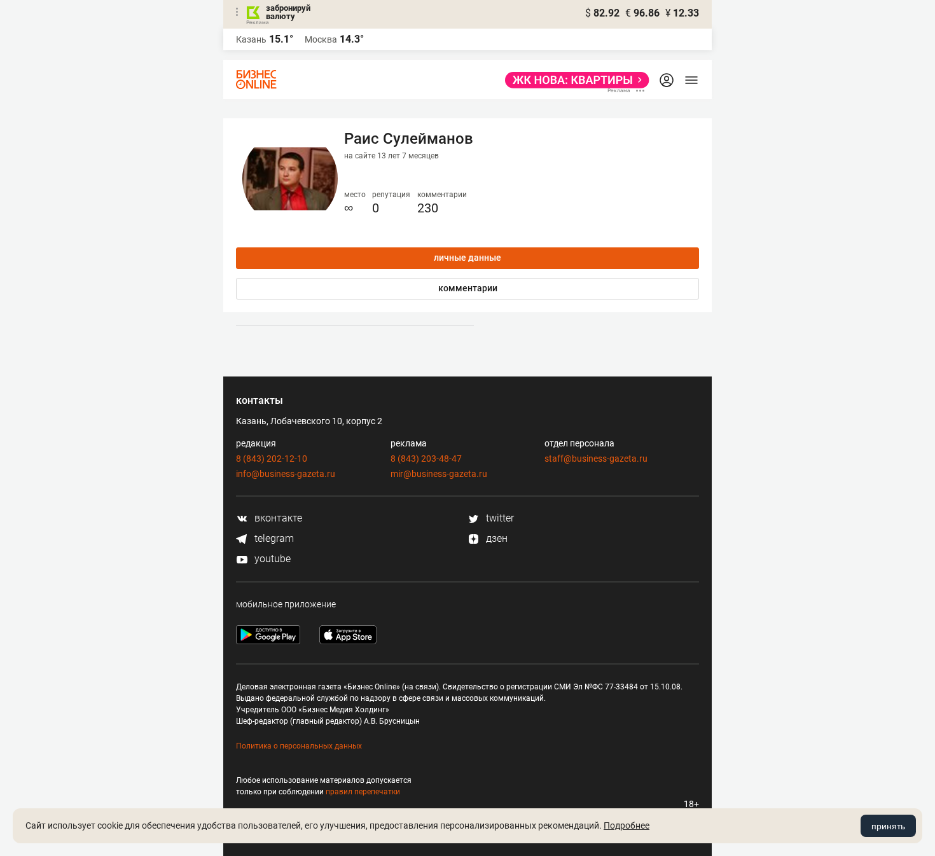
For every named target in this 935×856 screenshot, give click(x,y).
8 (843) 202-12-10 (271, 458)
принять (888, 826)
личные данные (467, 257)
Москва (321, 39)
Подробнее (626, 825)
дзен (495, 538)
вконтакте (277, 518)
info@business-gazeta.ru (285, 474)
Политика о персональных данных (299, 746)
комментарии (467, 288)
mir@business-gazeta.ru (439, 474)
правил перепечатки (363, 791)
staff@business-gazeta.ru (596, 458)
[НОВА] (573, 80)
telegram (273, 538)
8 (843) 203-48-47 (426, 458)
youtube (271, 559)
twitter (498, 518)
